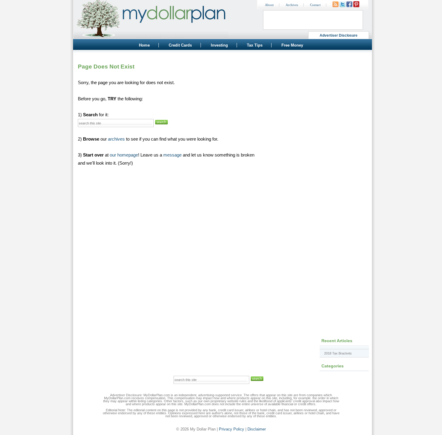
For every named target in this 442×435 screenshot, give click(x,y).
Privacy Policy (231, 429)
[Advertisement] (317, 95)
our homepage (124, 155)
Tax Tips (254, 45)
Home (144, 45)
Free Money (292, 45)
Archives (292, 5)
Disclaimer (256, 429)
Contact (315, 5)
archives (116, 139)
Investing (219, 45)
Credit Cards (180, 45)
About (269, 5)
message (172, 155)
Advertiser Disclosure (339, 35)
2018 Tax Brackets (338, 353)
